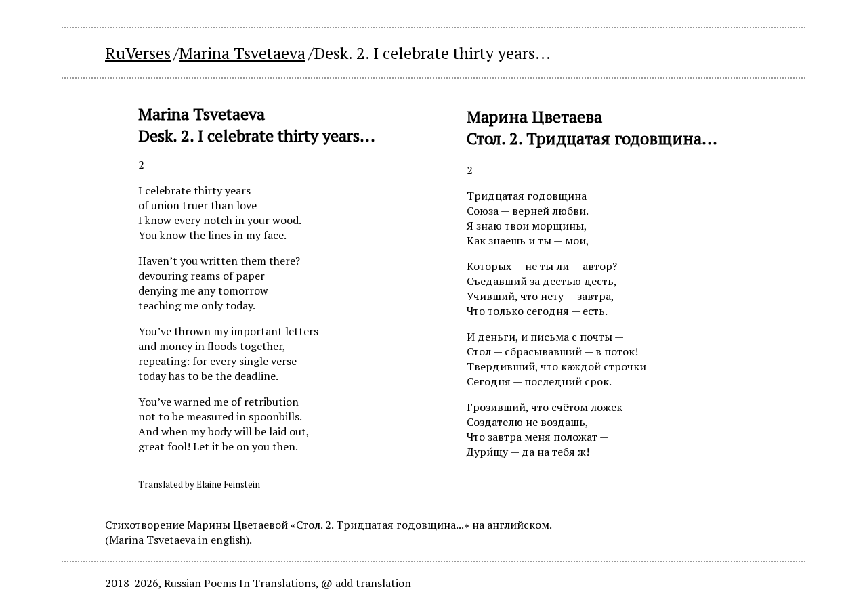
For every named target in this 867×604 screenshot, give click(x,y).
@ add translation (366, 583)
